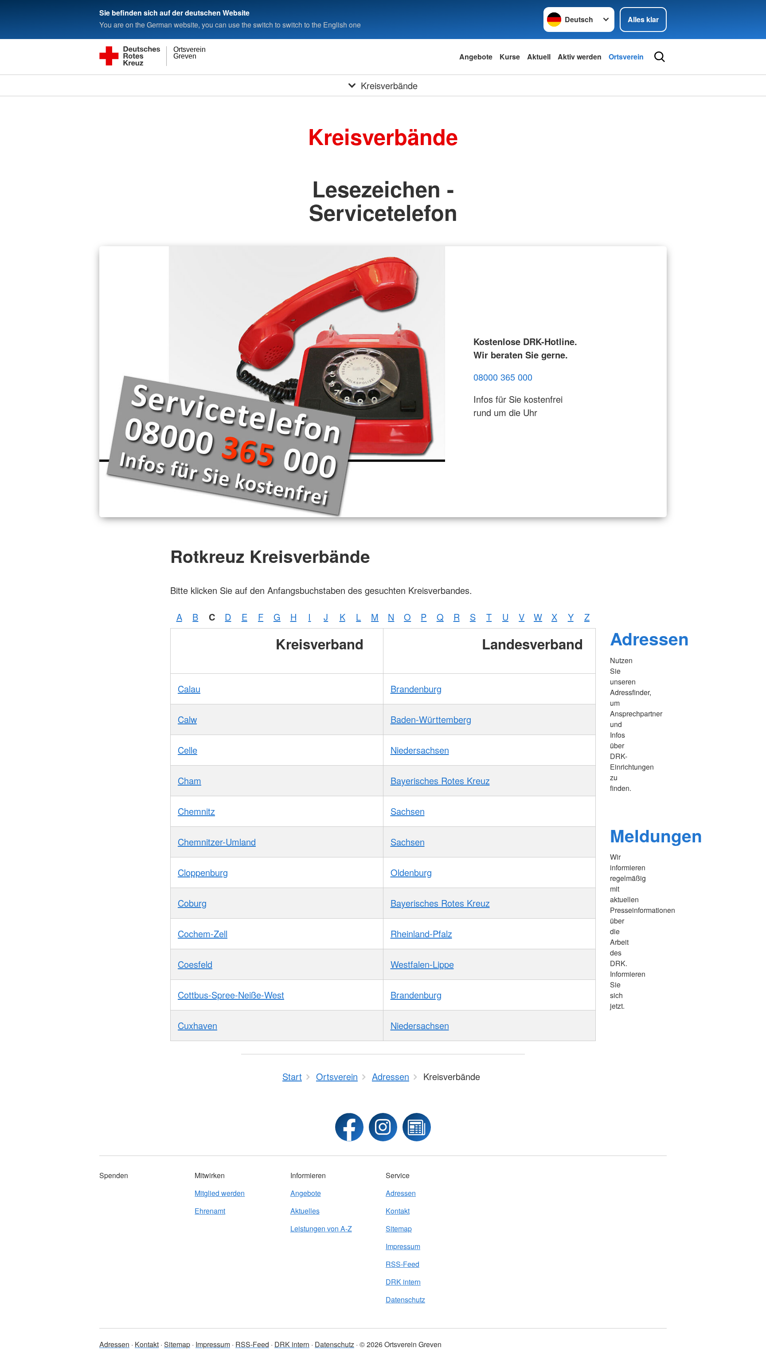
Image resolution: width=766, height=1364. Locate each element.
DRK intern (403, 1282)
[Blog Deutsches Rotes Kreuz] (417, 1127)
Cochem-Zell (202, 933)
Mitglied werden (220, 1193)
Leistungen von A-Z (321, 1228)
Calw (187, 719)
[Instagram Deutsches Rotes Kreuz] (383, 1127)
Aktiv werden (580, 56)
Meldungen (656, 835)
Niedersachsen (420, 749)
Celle (187, 749)
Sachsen (408, 811)
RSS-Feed (402, 1264)
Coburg (192, 902)
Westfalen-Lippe (422, 964)
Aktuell (539, 56)
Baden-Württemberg (431, 719)
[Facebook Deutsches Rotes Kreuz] (349, 1127)
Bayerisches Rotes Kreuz (440, 780)
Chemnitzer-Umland (217, 841)
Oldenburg (411, 872)
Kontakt (398, 1211)
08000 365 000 (502, 376)
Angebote (475, 56)
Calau (189, 688)
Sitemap (399, 1228)
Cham (189, 780)
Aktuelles (305, 1211)
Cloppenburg (203, 872)
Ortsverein (626, 56)
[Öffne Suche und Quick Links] (660, 57)
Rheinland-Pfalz (421, 933)
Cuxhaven (197, 1025)
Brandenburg (416, 688)
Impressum (403, 1246)
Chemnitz (196, 811)
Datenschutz (405, 1299)
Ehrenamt (210, 1211)
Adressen (649, 638)
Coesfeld (195, 964)
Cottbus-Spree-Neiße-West (231, 994)
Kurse (510, 56)
